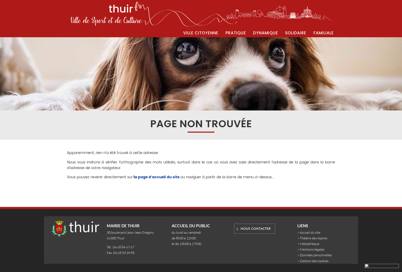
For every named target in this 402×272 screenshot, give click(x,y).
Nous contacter (256, 229)
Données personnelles (316, 255)
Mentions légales (312, 249)
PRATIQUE (235, 33)
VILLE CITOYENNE (200, 33)
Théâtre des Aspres (313, 238)
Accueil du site (310, 232)
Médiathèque (309, 244)
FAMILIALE (323, 33)
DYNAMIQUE (265, 33)
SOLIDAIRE (295, 33)
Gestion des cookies (314, 261)
